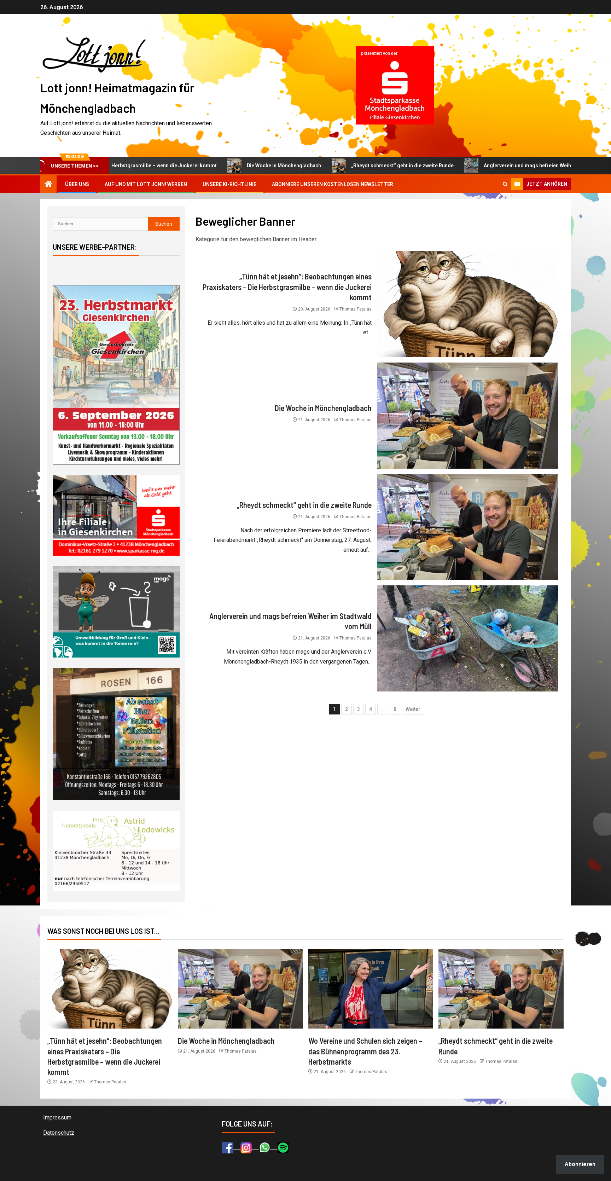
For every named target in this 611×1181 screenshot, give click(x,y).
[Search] (505, 184)
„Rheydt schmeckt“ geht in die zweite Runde (343, 165)
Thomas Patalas (355, 309)
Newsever (346, 1172)
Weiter (413, 709)
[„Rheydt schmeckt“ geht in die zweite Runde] (467, 527)
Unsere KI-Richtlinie (229, 184)
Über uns (77, 184)
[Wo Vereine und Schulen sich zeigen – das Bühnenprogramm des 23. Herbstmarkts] (370, 989)
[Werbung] (395, 85)
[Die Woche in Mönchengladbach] (467, 416)
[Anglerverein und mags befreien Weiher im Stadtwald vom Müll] (467, 638)
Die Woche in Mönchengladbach (225, 165)
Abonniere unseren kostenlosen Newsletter (332, 184)
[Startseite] (48, 185)
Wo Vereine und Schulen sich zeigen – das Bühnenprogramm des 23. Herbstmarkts (365, 1051)
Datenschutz (58, 1132)
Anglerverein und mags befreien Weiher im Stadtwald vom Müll (498, 165)
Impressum (57, 1117)
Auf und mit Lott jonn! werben (146, 184)
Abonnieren (580, 1164)
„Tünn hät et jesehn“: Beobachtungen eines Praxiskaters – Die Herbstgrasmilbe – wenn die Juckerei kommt (287, 287)
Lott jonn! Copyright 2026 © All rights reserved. (273, 1172)
